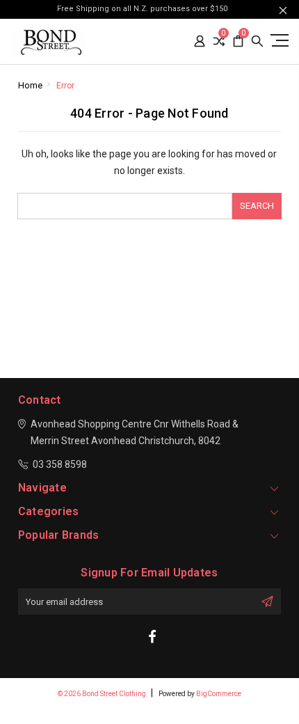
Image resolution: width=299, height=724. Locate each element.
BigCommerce (218, 694)
